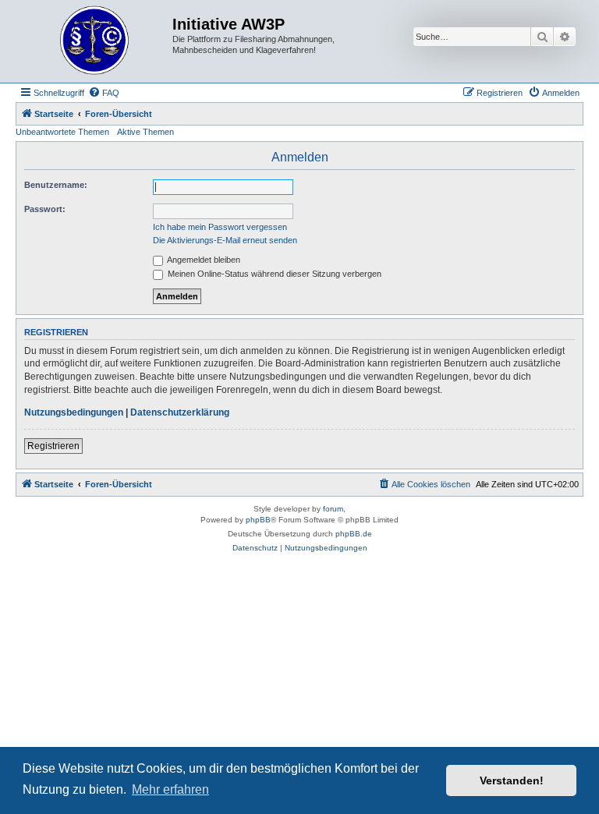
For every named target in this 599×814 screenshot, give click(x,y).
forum (333, 508)
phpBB (258, 519)
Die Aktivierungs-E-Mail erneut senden (225, 240)
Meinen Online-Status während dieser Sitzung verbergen (273, 273)
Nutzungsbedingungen (73, 412)
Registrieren (53, 446)
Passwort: (45, 209)
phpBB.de (353, 533)
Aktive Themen (145, 131)
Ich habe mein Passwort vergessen (220, 227)
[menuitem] (103, 92)
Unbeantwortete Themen (62, 131)
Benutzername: (55, 184)
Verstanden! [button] (512, 780)
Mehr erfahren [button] (170, 789)
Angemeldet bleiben (202, 259)
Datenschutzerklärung (179, 412)
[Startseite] (95, 41)
